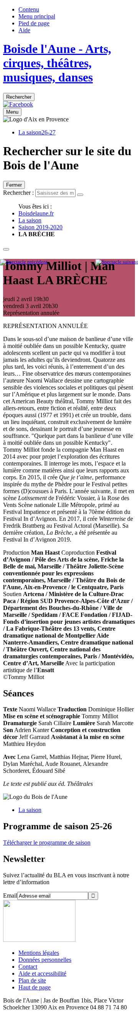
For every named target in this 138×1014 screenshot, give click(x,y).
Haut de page (34, 987)
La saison (29, 220)
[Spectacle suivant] (116, 262)
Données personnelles (44, 959)
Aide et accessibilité (42, 973)
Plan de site (32, 980)
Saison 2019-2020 (40, 227)
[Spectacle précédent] (24, 262)
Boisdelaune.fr (36, 213)
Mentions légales (38, 952)
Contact (27, 966)
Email (10, 895)
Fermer (14, 185)
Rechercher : (18, 192)
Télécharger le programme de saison (46, 842)
